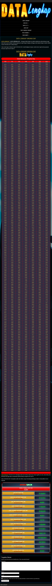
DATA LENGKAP (26, 20)
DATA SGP (26, 28)
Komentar (3, 561)
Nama (2, 571)
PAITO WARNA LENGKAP (26, 30)
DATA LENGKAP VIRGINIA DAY (26, 39)
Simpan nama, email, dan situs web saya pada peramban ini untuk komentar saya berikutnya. (21, 578)
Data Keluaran (4, 474)
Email (2, 575)
